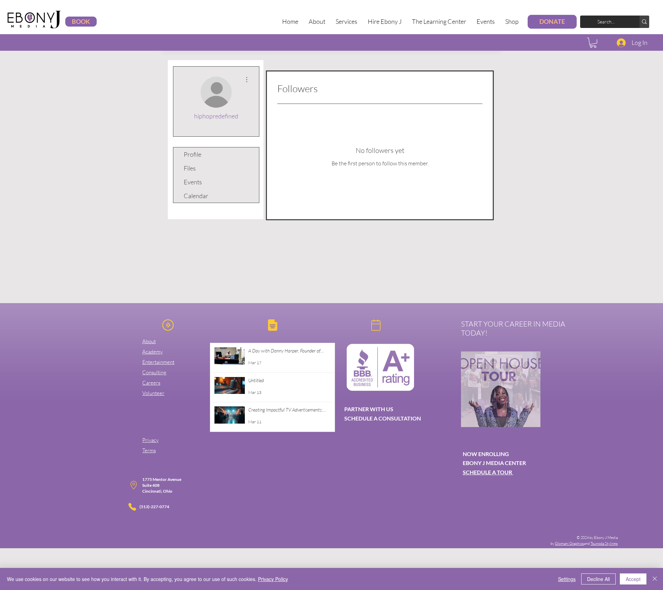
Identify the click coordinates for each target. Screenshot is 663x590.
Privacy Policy (273, 579)
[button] (346, 21)
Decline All (598, 579)
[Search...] (644, 22)
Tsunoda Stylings (604, 543)
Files (190, 168)
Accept (633, 579)
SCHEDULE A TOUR (488, 472)
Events (193, 182)
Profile (192, 154)
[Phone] (132, 506)
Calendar (196, 196)
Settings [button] (567, 579)
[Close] (655, 578)
